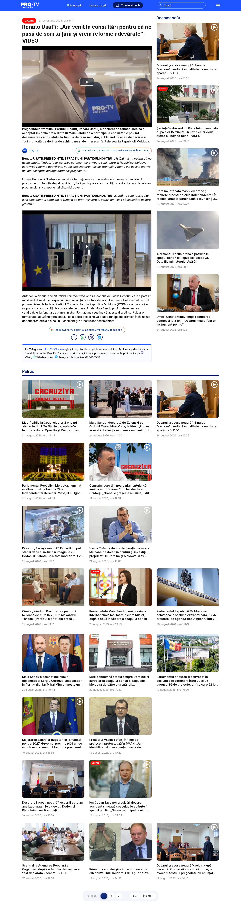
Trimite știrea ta (130, 5)
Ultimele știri (74, 5)
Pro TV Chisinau (55, 349)
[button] (74, 337)
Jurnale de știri (98, 5)
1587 (135, 895)
